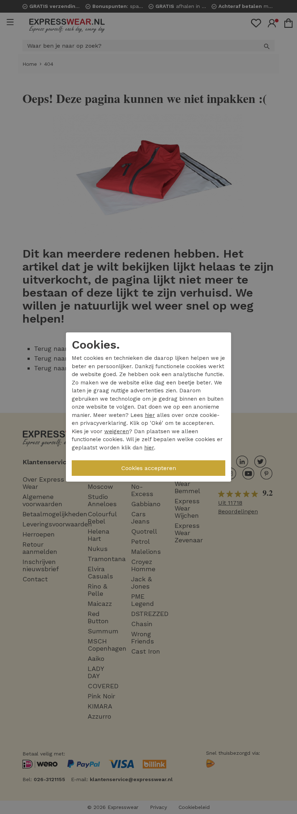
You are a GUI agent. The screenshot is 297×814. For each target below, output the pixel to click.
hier (150, 415)
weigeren (116, 431)
